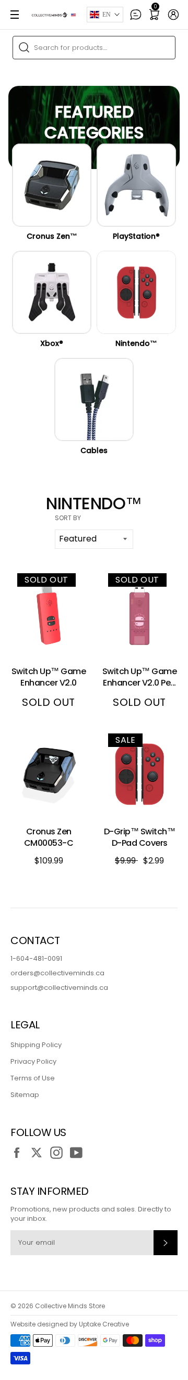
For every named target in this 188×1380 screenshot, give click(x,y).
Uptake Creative (104, 1324)
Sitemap (24, 1095)
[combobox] (94, 47)
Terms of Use (32, 1078)
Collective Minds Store (70, 1305)
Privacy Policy (33, 1061)
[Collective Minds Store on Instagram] (59, 1152)
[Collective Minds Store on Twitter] (39, 1152)
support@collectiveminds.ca (59, 987)
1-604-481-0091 (36, 958)
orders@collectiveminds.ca (57, 973)
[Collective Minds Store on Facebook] (19, 1152)
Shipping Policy (36, 1045)
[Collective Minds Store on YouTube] (79, 1152)
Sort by (68, 518)
